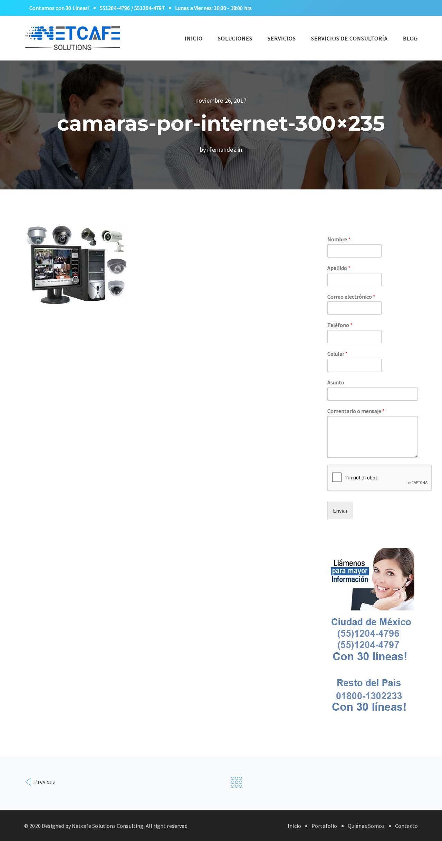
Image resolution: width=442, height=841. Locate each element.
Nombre (338, 239)
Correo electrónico (351, 296)
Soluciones (235, 38)
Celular (337, 353)
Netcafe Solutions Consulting (107, 825)
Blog (410, 38)
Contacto (406, 825)
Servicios (282, 38)
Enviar (340, 510)
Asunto (335, 382)
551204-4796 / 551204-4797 (132, 7)
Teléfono (340, 324)
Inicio (194, 38)
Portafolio (324, 825)
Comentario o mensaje (356, 411)
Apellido (338, 267)
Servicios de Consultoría (349, 38)
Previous (44, 781)
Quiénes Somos (366, 825)
